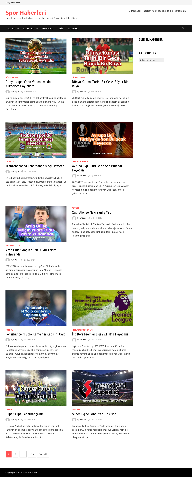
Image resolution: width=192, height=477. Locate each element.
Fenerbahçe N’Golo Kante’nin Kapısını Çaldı (35, 334)
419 (32, 454)
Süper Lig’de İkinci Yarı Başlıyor (94, 414)
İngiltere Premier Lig (82, 330)
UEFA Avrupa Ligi (80, 161)
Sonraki (43, 454)
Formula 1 (47, 28)
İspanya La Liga (12, 245)
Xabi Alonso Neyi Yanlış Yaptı (92, 212)
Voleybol (73, 28)
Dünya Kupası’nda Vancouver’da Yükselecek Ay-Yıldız (28, 84)
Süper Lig (10, 161)
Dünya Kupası (11, 77)
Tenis (60, 28)
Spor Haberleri (25, 12)
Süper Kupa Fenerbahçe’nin (24, 414)
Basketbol (29, 28)
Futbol (12, 28)
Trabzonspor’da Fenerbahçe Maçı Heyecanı (35, 166)
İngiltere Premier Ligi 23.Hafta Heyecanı (100, 334)
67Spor (16, 91)
